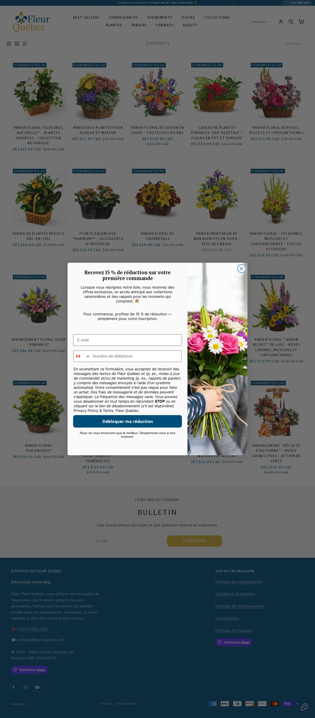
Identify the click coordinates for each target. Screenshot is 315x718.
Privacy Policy (86, 410)
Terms (108, 410)
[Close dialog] (242, 269)
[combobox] (82, 356)
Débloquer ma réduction (127, 421)
